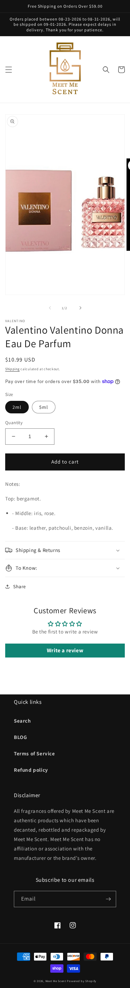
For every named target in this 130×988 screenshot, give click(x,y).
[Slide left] (50, 308)
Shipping (12, 369)
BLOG (20, 737)
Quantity (14, 423)
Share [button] (19, 586)
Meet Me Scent (55, 981)
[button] (8, 69)
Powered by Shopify (81, 981)
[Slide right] (80, 308)
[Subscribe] (108, 899)
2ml (16, 407)
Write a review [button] (65, 650)
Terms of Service (34, 753)
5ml (43, 407)
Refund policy (31, 770)
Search (22, 720)
